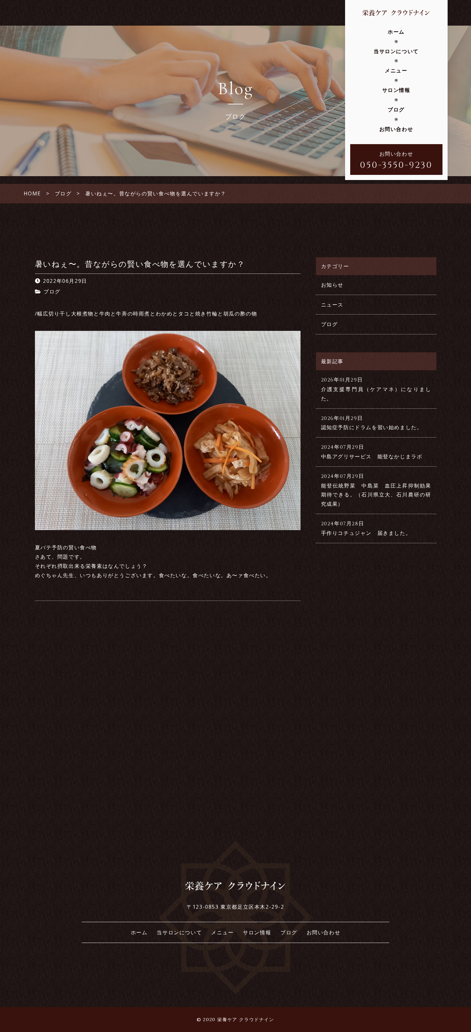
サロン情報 (396, 90)
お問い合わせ (396, 129)
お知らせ (332, 284)
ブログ (396, 109)
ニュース (332, 304)
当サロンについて (396, 51)
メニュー (396, 70)
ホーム (396, 32)
